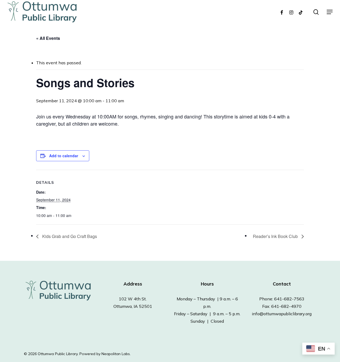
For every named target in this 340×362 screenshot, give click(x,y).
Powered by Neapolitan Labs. (105, 353)
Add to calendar (63, 155)
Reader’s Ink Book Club (276, 236)
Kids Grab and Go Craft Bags (69, 236)
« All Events (48, 38)
